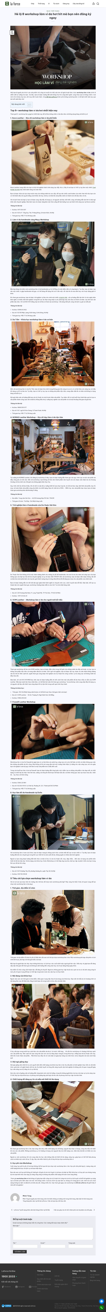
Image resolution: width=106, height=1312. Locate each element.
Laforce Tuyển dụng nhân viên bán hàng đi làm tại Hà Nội (31, 1210)
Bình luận (16, 1226)
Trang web (71, 1243)
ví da (29, 114)
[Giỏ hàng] (93, 3)
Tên (14, 1243)
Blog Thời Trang (53, 11)
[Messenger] (101, 1301)
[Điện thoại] (101, 1307)
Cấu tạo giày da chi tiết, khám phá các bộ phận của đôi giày (73, 1210)
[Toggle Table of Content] (28, 105)
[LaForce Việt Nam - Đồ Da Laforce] (12, 4)
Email (43, 1243)
